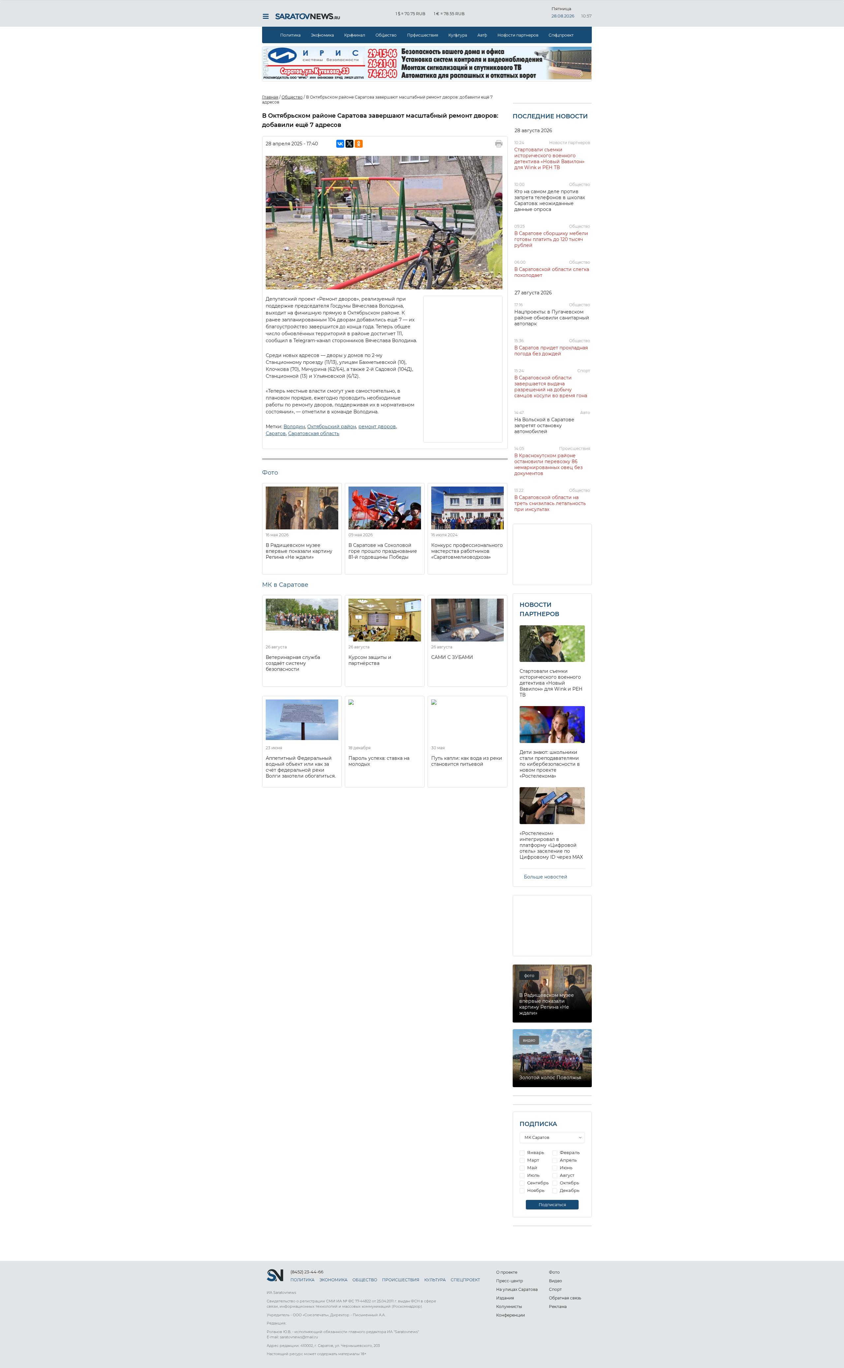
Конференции (510, 1315)
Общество (386, 35)
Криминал (354, 35)
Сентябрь (537, 1182)
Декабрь (569, 1190)
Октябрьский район (331, 427)
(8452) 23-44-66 (306, 1271)
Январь (535, 1152)
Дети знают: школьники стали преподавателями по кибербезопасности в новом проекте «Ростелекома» (550, 764)
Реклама (558, 1306)
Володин (294, 427)
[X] (349, 144)
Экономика (322, 35)
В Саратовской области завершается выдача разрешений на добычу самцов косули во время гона (550, 387)
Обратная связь (565, 1297)
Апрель (568, 1160)
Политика (290, 35)
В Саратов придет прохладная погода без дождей (551, 351)
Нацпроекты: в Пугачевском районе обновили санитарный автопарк (551, 318)
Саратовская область (313, 433)
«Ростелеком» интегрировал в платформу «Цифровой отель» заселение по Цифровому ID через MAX (551, 845)
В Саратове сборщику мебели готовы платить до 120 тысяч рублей (551, 239)
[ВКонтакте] (340, 144)
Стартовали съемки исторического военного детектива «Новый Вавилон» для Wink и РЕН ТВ (549, 158)
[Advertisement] (463, 368)
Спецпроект (561, 35)
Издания (505, 1297)
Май (531, 1167)
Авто (482, 35)
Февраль (569, 1152)
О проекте (506, 1272)
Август (566, 1175)
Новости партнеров (517, 35)
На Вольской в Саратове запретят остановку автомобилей (544, 425)
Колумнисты (509, 1306)
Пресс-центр (509, 1280)
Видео (555, 1280)
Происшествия (422, 35)
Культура (457, 35)
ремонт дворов (377, 427)
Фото (554, 1272)
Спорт (583, 370)
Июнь (565, 1167)
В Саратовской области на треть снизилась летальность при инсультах (550, 503)
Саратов (276, 433)
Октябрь (569, 1182)
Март (532, 1160)
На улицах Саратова (517, 1289)
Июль (532, 1175)
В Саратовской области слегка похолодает (551, 272)
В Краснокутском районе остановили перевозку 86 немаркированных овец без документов (548, 464)
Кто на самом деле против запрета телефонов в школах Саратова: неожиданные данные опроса (549, 200)
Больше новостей (545, 877)
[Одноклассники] (359, 144)
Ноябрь (535, 1190)
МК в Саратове (285, 584)
